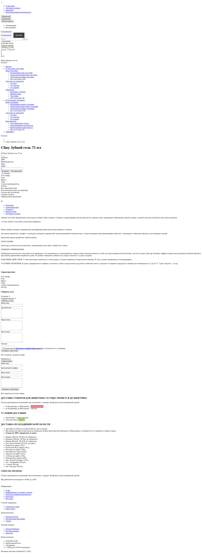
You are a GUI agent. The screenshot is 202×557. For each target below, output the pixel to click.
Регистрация (11, 28)
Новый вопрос (7, 361)
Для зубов (14, 96)
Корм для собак (12, 71)
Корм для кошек (12, 102)
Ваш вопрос (6, 377)
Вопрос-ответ (11, 212)
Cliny (3, 164)
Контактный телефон (9, 368)
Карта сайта (10, 509)
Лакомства (10, 90)
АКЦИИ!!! (10, 132)
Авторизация (11, 25)
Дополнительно (7, 513)
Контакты (9, 10)
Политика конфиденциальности (18, 12)
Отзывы (9, 209)
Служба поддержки (8, 503)
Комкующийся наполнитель (21, 128)
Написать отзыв (7, 301)
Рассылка (9, 499)
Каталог (19, 35)
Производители (12, 517)
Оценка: (4, 344)
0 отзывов (6, 173)
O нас (8, 490)
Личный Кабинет (13, 529)
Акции (8, 521)
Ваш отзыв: (5, 332)
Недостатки (5, 320)
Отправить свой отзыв (10, 351)
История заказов (12, 531)
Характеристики (12, 207)
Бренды (9, 66)
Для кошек (20, 100)
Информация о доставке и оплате (19, 492)
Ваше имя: (5, 303)
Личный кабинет (7, 525)
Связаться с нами (12, 507)
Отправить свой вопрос (10, 389)
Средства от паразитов (15, 81)
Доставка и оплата (13, 8)
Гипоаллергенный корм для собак (23, 75)
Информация (6, 486)
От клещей (14, 88)
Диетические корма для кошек (22, 109)
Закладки (9, 533)
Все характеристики (9, 188)
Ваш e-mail (5, 372)
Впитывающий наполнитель (21, 125)
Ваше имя (5, 363)
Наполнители (11, 121)
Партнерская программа (15, 519)
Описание (10, 205)
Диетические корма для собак (22, 77)
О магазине (10, 6)
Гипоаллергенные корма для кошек (24, 106)
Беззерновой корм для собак (21, 73)
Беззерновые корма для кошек (22, 104)
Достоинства (6, 308)
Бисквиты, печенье (17, 92)
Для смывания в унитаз (19, 123)
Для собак (19, 69)
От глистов (14, 85)
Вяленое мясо (15, 94)
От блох (13, 83)
